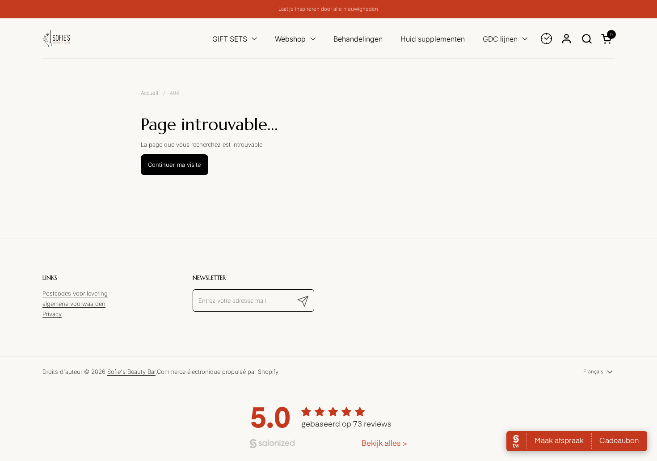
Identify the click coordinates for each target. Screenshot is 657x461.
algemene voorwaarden (73, 303)
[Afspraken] (546, 38)
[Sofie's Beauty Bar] (56, 39)
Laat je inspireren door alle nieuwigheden (328, 9)
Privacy (52, 313)
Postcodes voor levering (75, 293)
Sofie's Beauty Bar (131, 371)
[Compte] (566, 38)
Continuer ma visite (174, 164)
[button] (586, 38)
